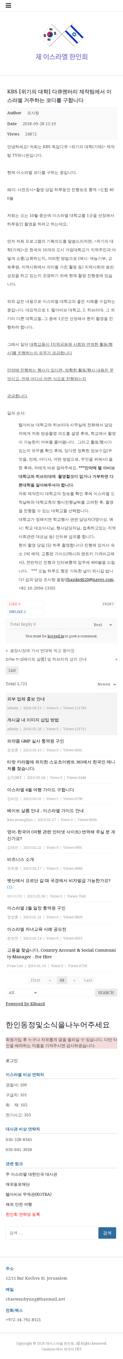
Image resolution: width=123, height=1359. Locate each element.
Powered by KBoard (25, 1003)
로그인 (12, 1060)
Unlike (17, 612)
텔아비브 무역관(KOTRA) (28, 1194)
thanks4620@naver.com (90, 579)
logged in (55, 636)
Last (88, 980)
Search (106, 992)
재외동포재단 (18, 1184)
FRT (78, 1349)
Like (14, 604)
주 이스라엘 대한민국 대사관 (31, 1174)
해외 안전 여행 (19, 1204)
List (12, 670)
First (35, 980)
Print (108, 604)
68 (62, 980)
